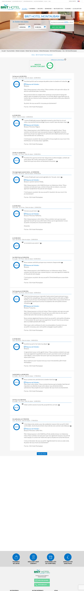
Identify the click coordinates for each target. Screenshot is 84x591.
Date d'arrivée (22, 24)
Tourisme (68, 8)
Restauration (58, 8)
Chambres (32, 8)
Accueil (24, 8)
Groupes (40, 8)
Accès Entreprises (38, 1)
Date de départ (37, 24)
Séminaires (48, 8)
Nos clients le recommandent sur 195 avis (62, 22)
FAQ (50, 1)
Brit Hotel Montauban (55, 51)
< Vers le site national (6, 1)
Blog (45, 1)
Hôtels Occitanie (20, 51)
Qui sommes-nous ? (17, 1)
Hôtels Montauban (44, 51)
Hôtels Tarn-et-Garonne (32, 51)
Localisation (77, 8)
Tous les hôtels (11, 51)
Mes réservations (28, 1)
